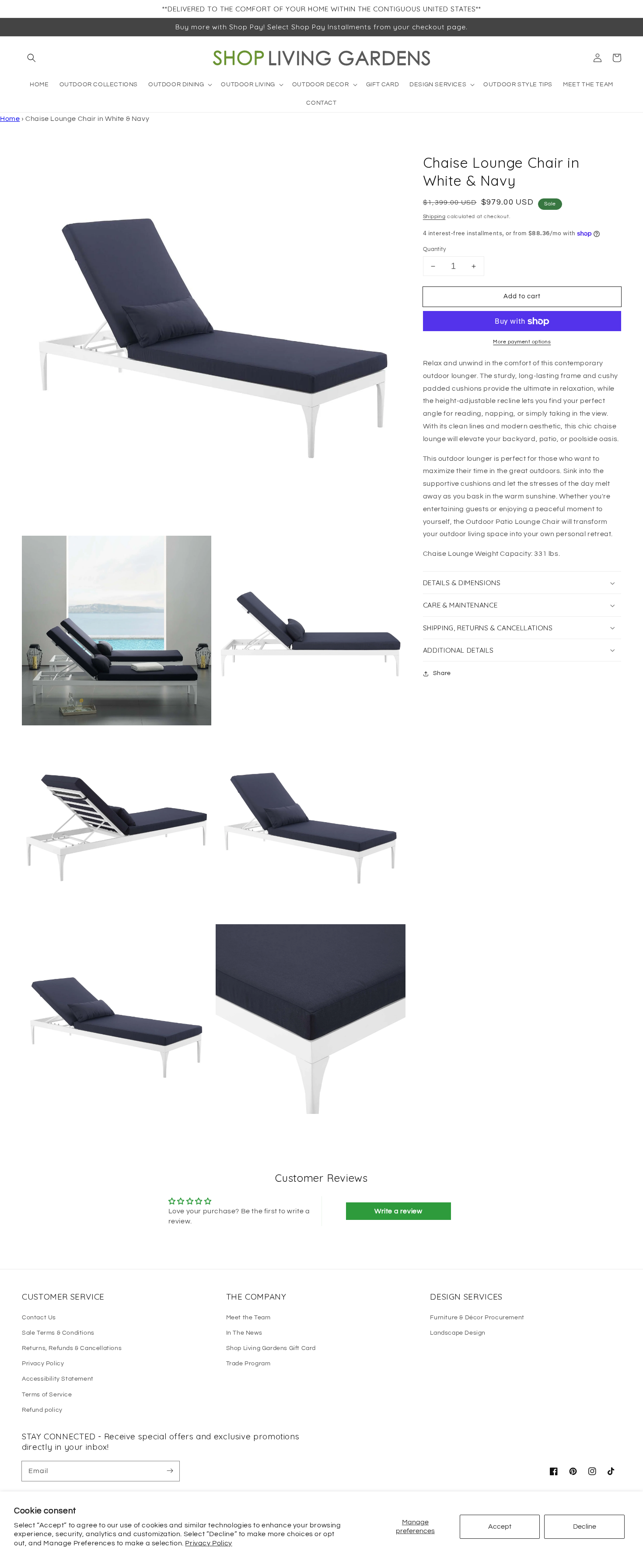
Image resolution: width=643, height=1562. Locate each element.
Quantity (434, 249)
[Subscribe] (169, 1471)
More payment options (522, 342)
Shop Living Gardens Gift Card (271, 1348)
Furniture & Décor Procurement (477, 1318)
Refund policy (42, 1410)
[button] (31, 57)
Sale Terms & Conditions (58, 1333)
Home (10, 118)
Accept (499, 1526)
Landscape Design (458, 1333)
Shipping (434, 216)
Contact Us (39, 1318)
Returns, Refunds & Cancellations (72, 1348)
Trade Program (248, 1364)
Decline (584, 1526)
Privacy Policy (208, 1543)
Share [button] (442, 673)
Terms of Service (47, 1395)
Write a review (398, 1211)
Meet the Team (248, 1318)
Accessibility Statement (58, 1379)
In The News (244, 1333)
